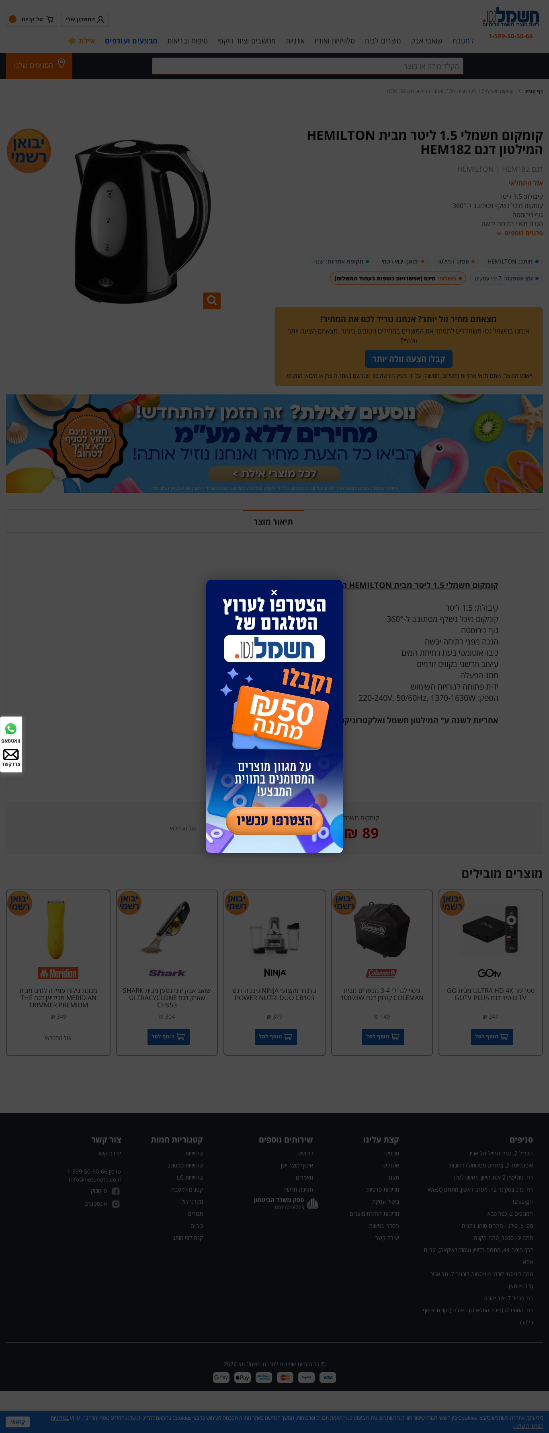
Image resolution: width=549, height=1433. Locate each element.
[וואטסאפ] (11, 728)
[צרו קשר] (11, 754)
